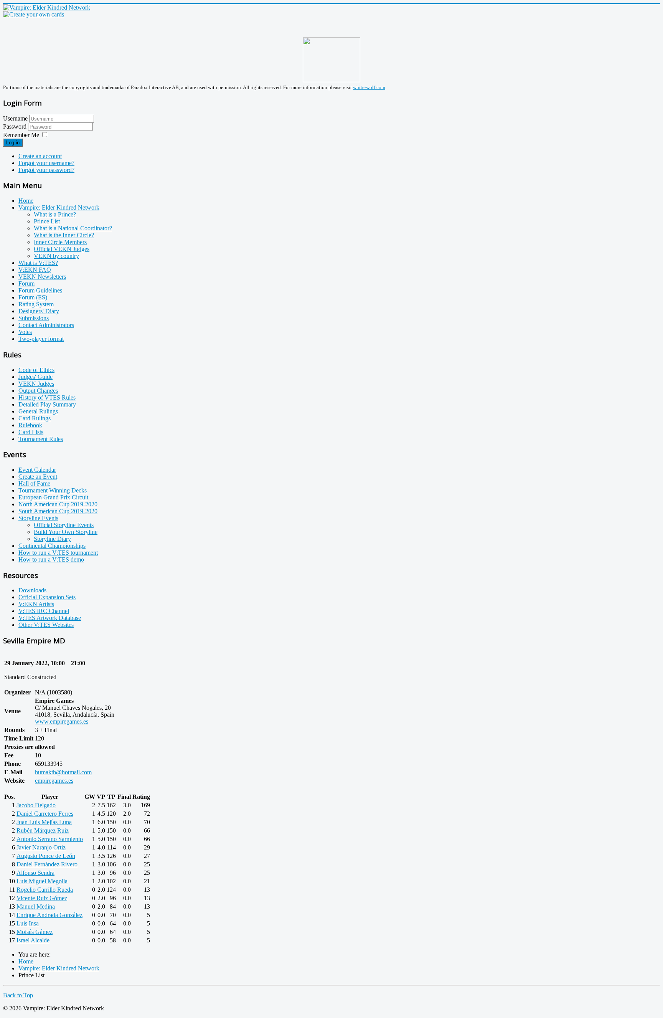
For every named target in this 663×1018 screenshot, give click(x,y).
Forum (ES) (32, 297)
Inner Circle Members (60, 242)
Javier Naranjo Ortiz (41, 847)
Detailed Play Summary (47, 404)
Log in (13, 142)
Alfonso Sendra (35, 872)
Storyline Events (38, 518)
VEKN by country (56, 256)
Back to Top (18, 995)
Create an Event (37, 476)
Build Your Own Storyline (65, 532)
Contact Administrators (46, 325)
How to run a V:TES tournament (58, 552)
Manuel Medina (35, 906)
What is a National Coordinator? (73, 228)
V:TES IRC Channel (43, 611)
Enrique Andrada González (49, 915)
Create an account (40, 156)
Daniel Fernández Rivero (47, 864)
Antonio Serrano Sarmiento (49, 839)
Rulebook (30, 425)
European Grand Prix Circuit (53, 497)
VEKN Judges (36, 383)
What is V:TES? (38, 262)
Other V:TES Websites (46, 624)
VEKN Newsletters (42, 276)
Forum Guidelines (40, 290)
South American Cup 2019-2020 (57, 511)
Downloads (32, 590)
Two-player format (41, 338)
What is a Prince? (55, 214)
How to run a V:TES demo (51, 559)
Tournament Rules (40, 439)
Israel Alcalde (32, 940)
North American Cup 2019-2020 (57, 504)
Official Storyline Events (64, 525)
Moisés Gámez (34, 932)
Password (15, 126)
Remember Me (21, 135)
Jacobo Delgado (36, 805)
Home (25, 200)
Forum (26, 283)
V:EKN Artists (36, 604)
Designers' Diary (38, 311)
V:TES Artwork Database (49, 618)
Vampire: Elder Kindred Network (58, 207)
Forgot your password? (46, 170)
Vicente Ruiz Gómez (41, 898)
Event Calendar (37, 469)
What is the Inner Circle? (64, 235)
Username (15, 118)
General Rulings (38, 411)
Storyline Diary (52, 538)
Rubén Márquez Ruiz (42, 830)
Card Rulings (34, 418)
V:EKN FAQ (34, 269)
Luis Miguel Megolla (42, 881)
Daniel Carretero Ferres (44, 813)
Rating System (36, 304)
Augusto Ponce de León (45, 856)
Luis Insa (27, 923)
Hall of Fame (34, 483)
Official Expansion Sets (47, 597)
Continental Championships (52, 545)
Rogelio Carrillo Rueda (44, 889)
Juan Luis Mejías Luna (44, 822)
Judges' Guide (35, 376)
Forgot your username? (46, 163)
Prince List (47, 221)
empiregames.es (54, 780)
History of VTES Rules (47, 397)
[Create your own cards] (33, 14)
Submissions (33, 318)
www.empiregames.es (61, 721)
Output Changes (38, 390)
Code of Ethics (36, 370)
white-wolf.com (369, 87)
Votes (25, 332)
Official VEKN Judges (61, 249)
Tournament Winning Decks (52, 490)
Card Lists (30, 432)
